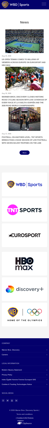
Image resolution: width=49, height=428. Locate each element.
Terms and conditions (25, 414)
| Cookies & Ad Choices (24, 418)
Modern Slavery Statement (12, 370)
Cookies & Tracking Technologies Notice (17, 384)
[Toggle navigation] (44, 4)
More (25, 153)
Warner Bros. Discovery (11, 350)
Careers (5, 355)
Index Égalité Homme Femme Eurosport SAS (19, 380)
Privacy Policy (7, 375)
